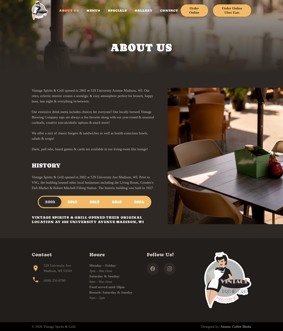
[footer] (40, 10)
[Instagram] (170, 269)
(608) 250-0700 (54, 280)
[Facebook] (153, 269)
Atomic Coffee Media (236, 327)
